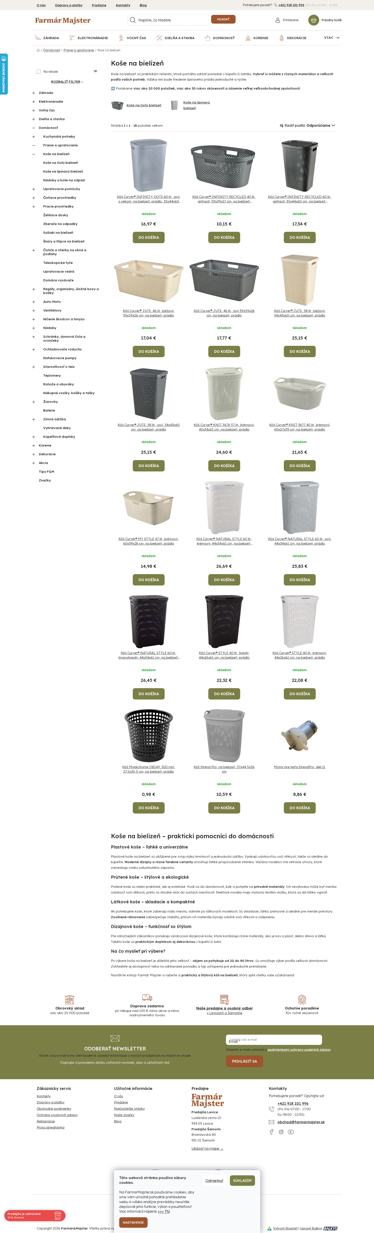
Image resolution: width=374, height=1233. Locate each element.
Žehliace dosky (55, 215)
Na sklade (70, 72)
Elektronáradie (51, 101)
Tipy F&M (46, 471)
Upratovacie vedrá (58, 271)
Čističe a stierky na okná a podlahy (64, 252)
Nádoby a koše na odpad (64, 180)
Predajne (99, 5)
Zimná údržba (54, 419)
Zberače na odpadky (60, 224)
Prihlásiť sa (244, 1061)
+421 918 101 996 (291, 5)
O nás (41, 5)
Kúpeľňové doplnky (59, 437)
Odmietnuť (214, 1180)
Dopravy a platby (68, 5)
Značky (45, 480)
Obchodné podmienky (54, 1109)
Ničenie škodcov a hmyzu (63, 319)
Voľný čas (47, 110)
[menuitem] (49, 38)
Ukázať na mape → (207, 1148)
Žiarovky (50, 402)
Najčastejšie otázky (129, 1109)
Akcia (43, 463)
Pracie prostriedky (58, 206)
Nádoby (49, 328)
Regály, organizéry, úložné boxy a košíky (71, 291)
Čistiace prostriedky (59, 198)
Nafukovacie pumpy (59, 358)
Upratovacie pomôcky (61, 189)
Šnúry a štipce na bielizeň (63, 241)
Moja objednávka (50, 1127)
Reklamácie (46, 1121)
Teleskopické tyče (58, 263)
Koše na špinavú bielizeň (63, 171)
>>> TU (164, 1211)
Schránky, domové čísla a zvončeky (64, 338)
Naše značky (124, 1115)
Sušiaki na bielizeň (58, 232)
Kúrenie (45, 445)
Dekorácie (47, 454)
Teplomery (52, 375)
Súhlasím (242, 1180)
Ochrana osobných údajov (57, 1115)
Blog (143, 5)
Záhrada (46, 93)
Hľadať (223, 19)
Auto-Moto (52, 302)
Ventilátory (52, 310)
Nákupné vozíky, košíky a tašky (69, 393)
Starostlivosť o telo (59, 367)
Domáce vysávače (58, 280)
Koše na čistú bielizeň (60, 163)
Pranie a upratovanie (60, 145)
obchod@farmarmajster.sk (301, 1122)
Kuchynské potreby (59, 136)
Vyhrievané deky (57, 428)
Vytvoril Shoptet (285, 1228)
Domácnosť (48, 128)
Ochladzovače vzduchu (62, 349)
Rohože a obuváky (58, 384)
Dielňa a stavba (52, 119)
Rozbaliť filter (65, 82)
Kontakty (123, 5)
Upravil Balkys (311, 1228)
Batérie (49, 410)
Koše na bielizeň (56, 154)
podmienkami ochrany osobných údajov (299, 1050)
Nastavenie (133, 1222)
